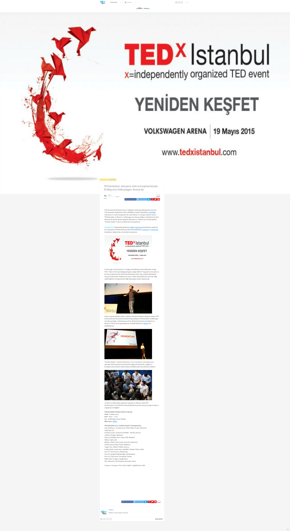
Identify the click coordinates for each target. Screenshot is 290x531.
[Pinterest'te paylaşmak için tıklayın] (152, 199)
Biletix (146, 323)
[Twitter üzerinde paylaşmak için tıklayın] (141, 199)
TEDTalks (152, 212)
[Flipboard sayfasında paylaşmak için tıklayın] (155, 199)
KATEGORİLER (113, 2)
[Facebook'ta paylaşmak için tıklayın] (130, 199)
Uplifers (109, 195)
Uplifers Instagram (136, 227)
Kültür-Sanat (112, 179)
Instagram (154, 230)
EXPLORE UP (104, 179)
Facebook (145, 230)
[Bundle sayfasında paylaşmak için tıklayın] (158, 199)
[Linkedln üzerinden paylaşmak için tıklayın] (149, 199)
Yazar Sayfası (159, 519)
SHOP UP (129, 2)
